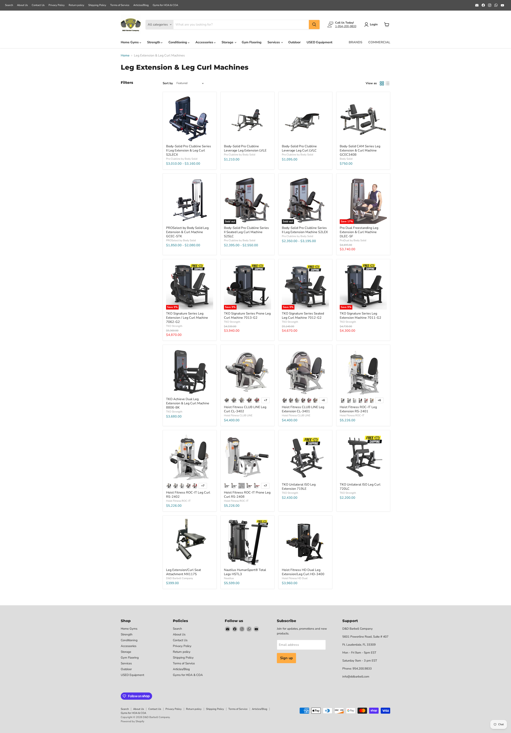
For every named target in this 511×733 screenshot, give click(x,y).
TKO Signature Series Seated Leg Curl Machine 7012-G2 (303, 315)
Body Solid (346, 159)
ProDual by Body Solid (353, 240)
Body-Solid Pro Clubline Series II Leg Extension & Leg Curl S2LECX (188, 150)
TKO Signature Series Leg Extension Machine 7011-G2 (360, 315)
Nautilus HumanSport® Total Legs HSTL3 (245, 572)
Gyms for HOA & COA (165, 5)
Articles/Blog (141, 5)
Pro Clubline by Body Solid (181, 159)
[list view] (387, 83)
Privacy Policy (57, 5)
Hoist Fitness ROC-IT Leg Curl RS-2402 (188, 494)
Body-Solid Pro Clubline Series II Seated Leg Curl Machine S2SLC (246, 232)
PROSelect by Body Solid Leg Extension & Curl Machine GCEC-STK (187, 232)
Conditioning (178, 42)
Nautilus (229, 578)
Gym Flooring (251, 42)
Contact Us (38, 5)
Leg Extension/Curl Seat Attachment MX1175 (183, 572)
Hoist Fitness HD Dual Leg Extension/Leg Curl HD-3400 (303, 572)
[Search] (314, 24)
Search (9, 5)
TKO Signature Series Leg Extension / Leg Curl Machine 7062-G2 (187, 317)
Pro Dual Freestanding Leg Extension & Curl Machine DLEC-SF (359, 232)
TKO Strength (174, 326)
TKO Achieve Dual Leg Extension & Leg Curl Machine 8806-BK (187, 403)
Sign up (286, 658)
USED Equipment (319, 42)
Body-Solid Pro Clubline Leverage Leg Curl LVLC (299, 148)
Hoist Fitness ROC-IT (352, 415)
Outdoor (294, 42)
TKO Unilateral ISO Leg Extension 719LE (299, 486)
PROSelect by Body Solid (181, 240)
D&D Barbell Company (179, 578)
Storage (228, 42)
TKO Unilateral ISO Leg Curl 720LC (360, 486)
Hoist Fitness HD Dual (295, 578)
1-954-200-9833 (345, 26)
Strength (154, 42)
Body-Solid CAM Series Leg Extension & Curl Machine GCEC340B (360, 150)
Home (125, 55)
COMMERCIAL (379, 42)
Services (274, 42)
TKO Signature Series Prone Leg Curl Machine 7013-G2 (247, 315)
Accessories (204, 42)
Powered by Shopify (132, 721)
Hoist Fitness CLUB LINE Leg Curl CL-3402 (245, 409)
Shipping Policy (97, 5)
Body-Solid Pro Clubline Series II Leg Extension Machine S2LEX (305, 230)
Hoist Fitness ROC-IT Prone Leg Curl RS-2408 (247, 494)
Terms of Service (119, 5)
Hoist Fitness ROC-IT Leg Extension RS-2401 (358, 409)
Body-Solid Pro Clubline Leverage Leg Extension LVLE (245, 148)
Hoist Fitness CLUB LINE (238, 415)
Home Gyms (130, 42)
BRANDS (355, 42)
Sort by (168, 83)
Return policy (76, 5)
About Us (22, 5)
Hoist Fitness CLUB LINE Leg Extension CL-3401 (303, 409)
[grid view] (382, 83)
